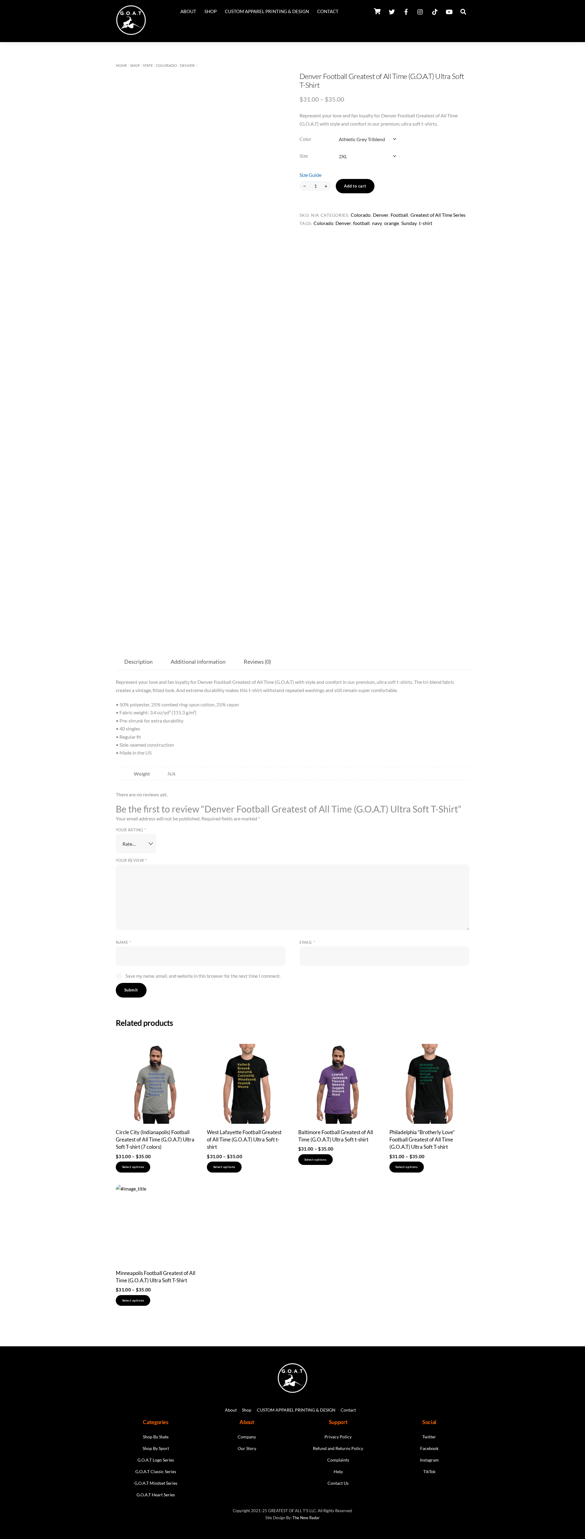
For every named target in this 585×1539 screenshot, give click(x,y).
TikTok (429, 1471)
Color (305, 139)
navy (377, 223)
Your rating (131, 829)
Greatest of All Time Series (438, 215)
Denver (187, 65)
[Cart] (377, 11)
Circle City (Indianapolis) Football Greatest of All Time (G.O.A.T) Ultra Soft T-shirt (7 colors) (155, 1139)
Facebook (429, 1448)
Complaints (338, 1459)
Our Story (247, 1448)
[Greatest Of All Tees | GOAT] (131, 33)
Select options (133, 1167)
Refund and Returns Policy (338, 1448)
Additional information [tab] (198, 662)
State (148, 65)
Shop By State (155, 1436)
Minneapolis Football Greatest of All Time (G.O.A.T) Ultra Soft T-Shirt (155, 1277)
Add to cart (355, 186)
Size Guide (310, 175)
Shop (210, 11)
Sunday (409, 223)
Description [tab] (138, 662)
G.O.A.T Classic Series (155, 1471)
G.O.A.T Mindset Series (155, 1483)
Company (247, 1436)
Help (338, 1471)
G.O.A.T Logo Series (155, 1459)
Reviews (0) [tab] (257, 662)
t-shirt (425, 223)
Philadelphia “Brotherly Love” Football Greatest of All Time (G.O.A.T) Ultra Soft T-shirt (422, 1139)
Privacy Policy (338, 1436)
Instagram (429, 1459)
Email (307, 942)
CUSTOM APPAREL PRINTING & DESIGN (267, 11)
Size (304, 156)
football (361, 223)
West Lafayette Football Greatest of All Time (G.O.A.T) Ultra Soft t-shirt (244, 1139)
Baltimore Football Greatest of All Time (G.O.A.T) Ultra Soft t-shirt (335, 1136)
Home (121, 65)
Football (399, 215)
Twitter (429, 1436)
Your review (131, 860)
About (188, 11)
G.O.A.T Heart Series (155, 1494)
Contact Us (338, 1483)
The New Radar (306, 1517)
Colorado (166, 65)
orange (391, 223)
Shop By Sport (156, 1448)
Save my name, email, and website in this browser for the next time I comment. (203, 976)
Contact (328, 11)
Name (123, 942)
